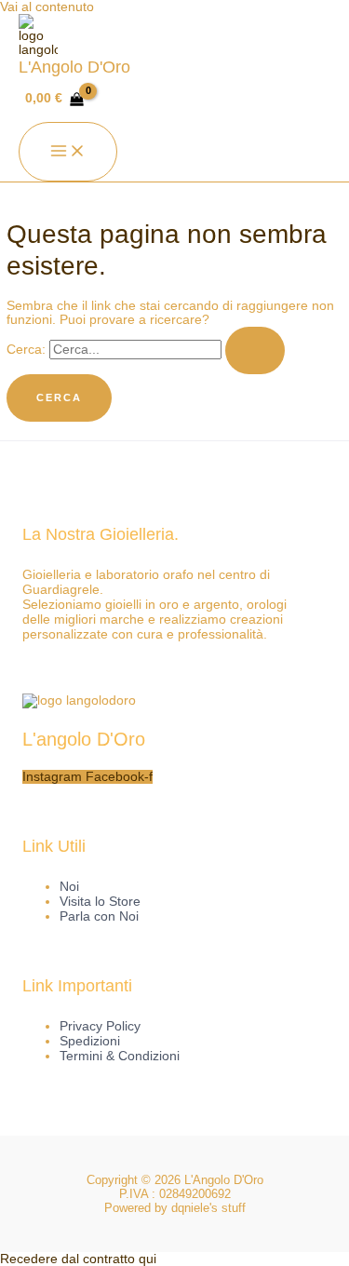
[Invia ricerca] (255, 350)
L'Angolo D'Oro (74, 66)
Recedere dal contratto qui (78, 1259)
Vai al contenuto (47, 7)
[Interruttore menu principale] (68, 152)
